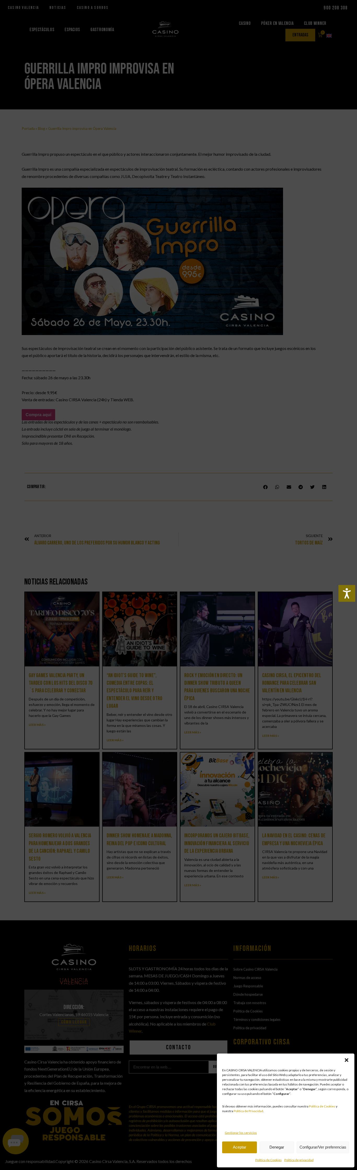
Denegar (276, 1147)
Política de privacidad (299, 1160)
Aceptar (239, 1147)
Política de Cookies (322, 1106)
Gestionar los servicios (241, 1133)
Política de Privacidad (248, 1111)
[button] (346, 1060)
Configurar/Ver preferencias (323, 1147)
